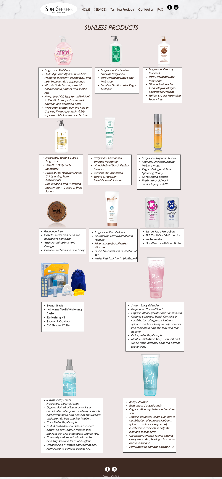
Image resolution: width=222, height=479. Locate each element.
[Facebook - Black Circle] (169, 7)
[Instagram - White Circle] (114, 469)
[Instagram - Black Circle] (176, 7)
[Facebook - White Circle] (107, 469)
